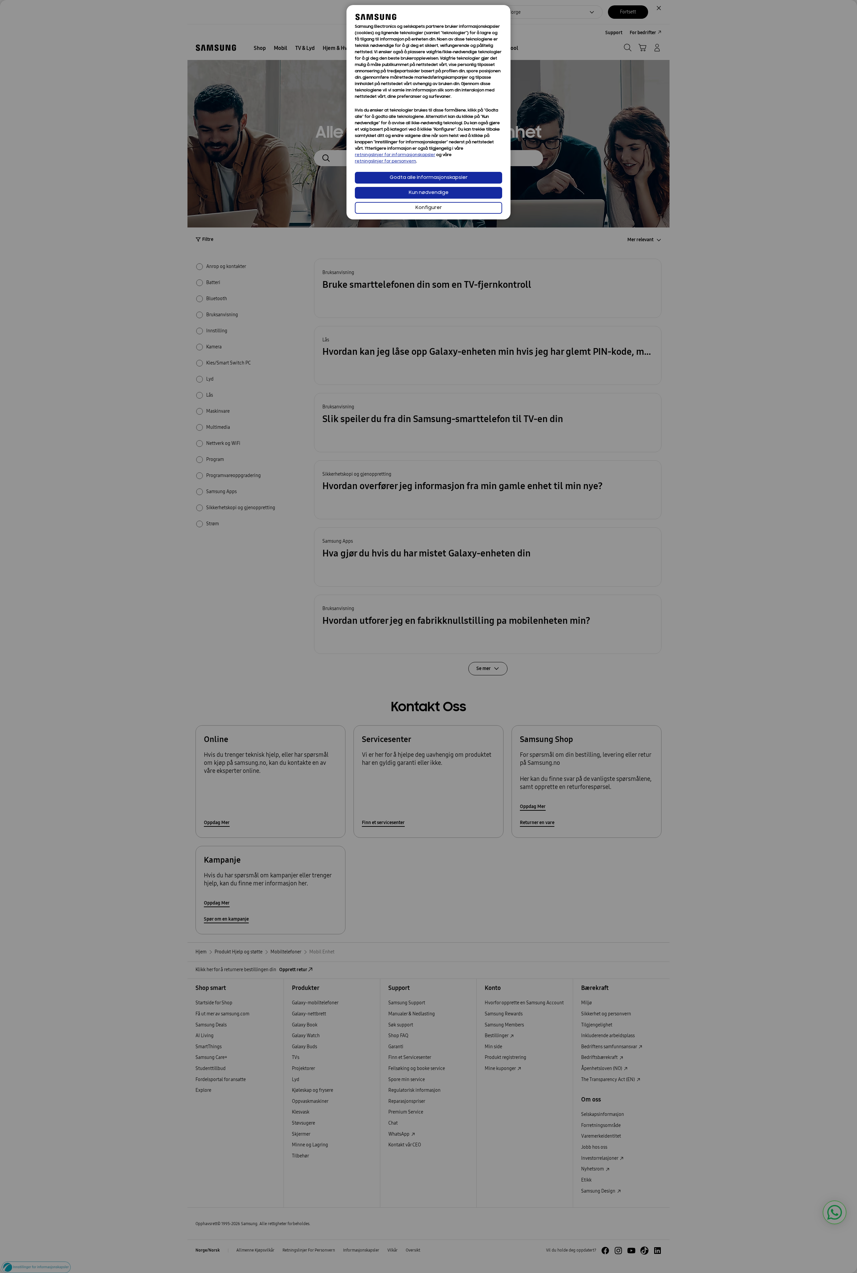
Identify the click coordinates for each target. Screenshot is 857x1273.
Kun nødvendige (429, 192)
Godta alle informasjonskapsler (429, 177)
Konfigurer (428, 207)
